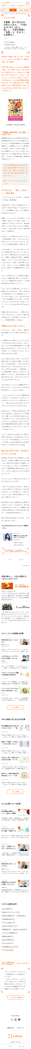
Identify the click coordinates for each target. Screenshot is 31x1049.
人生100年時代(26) (8, 940)
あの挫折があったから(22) (10, 946)
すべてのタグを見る (7, 950)
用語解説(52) (7, 929)
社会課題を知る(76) (8, 919)
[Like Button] (5, 38)
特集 (13, 10)
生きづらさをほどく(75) (10, 926)
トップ (3, 13)
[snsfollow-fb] (19, 1019)
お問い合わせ (10, 1027)
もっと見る (15, 707)
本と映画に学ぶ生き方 (10, 44)
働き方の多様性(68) (9, 915)
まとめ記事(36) (7, 909)
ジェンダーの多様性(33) (10, 933)
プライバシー (20, 1027)
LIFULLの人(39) (8, 943)
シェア (22, 559)
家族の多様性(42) (8, 936)
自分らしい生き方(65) (20, 929)
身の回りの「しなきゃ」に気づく (10, 13)
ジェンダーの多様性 (9, 42)
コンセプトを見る (15, 997)
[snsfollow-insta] (15, 1019)
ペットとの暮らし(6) (9, 922)
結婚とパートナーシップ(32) (11, 912)
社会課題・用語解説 (24, 10)
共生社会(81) (21, 915)
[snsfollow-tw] (11, 1019)
